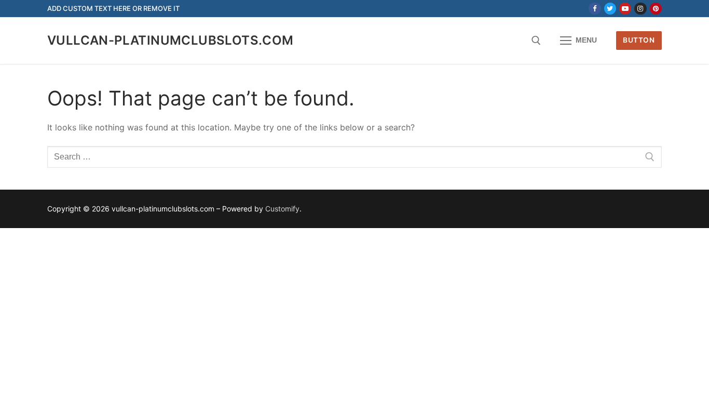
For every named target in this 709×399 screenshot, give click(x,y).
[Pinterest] (656, 9)
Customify (282, 208)
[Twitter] (610, 9)
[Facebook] (595, 9)
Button (639, 40)
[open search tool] (536, 40)
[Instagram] (640, 9)
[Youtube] (625, 9)
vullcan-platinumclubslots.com (170, 40)
